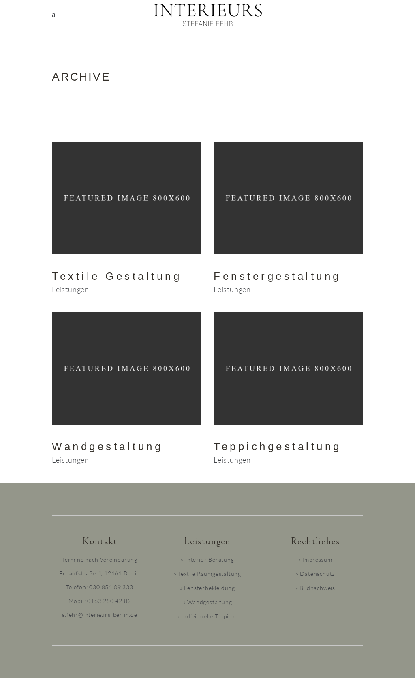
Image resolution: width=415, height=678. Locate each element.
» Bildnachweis (315, 587)
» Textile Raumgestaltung (207, 573)
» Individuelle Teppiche (207, 616)
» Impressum (315, 559)
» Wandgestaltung (207, 602)
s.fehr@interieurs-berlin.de (99, 614)
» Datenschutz (315, 573)
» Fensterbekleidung (207, 587)
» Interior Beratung (207, 559)
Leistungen (70, 289)
